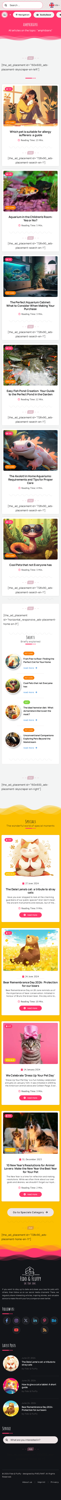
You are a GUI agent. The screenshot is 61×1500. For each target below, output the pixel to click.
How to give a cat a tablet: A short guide (39, 1386)
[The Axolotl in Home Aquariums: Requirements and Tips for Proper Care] (30, 432)
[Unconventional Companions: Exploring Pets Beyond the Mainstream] (12, 733)
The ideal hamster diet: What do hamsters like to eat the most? (38, 711)
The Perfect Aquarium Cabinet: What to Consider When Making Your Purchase (30, 305)
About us (27, 1482)
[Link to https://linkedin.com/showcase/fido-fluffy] (35, 1321)
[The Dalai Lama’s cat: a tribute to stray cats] (30, 838)
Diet (27, 702)
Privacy (55, 1482)
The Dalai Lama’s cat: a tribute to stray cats (30, 891)
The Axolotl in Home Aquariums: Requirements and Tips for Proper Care (30, 479)
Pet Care (10, 122)
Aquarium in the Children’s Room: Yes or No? (31, 218)
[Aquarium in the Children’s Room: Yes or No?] (30, 173)
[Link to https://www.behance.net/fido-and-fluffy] (54, 1321)
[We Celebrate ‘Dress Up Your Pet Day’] (30, 1025)
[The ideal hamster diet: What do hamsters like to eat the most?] (12, 706)
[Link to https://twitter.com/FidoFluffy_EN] (26, 1321)
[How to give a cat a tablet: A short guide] (11, 1380)
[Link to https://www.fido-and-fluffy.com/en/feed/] (45, 1330)
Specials (10, 874)
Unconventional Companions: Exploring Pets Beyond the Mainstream (38, 739)
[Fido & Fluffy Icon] (4, 13)
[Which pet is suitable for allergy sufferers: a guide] (30, 88)
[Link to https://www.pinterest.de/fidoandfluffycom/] (45, 1321)
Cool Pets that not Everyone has (30, 565)
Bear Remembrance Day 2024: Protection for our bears (30, 984)
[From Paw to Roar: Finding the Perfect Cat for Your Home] (12, 655)
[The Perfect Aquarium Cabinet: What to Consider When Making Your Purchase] (30, 258)
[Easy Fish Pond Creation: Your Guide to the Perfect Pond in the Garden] (30, 347)
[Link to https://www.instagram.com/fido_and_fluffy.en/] (16, 1321)
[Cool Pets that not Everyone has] (30, 521)
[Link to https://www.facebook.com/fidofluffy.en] (7, 1321)
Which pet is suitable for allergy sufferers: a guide (30, 133)
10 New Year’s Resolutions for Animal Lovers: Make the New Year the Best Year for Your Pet (30, 1168)
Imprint (41, 1482)
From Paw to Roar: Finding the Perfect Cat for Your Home (38, 660)
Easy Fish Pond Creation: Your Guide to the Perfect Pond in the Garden (30, 392)
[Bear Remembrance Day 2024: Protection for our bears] (30, 931)
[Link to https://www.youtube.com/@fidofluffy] (16, 1330)
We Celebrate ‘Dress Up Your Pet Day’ (30, 1075)
